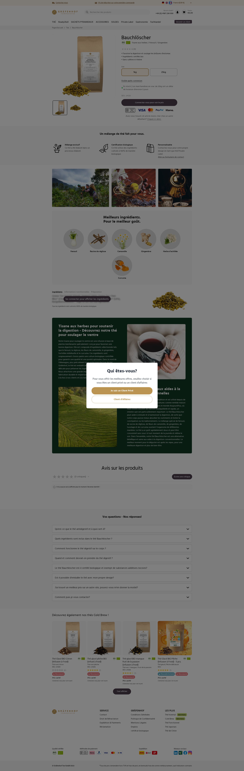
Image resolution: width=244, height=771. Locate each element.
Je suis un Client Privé (122, 391)
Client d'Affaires (122, 399)
